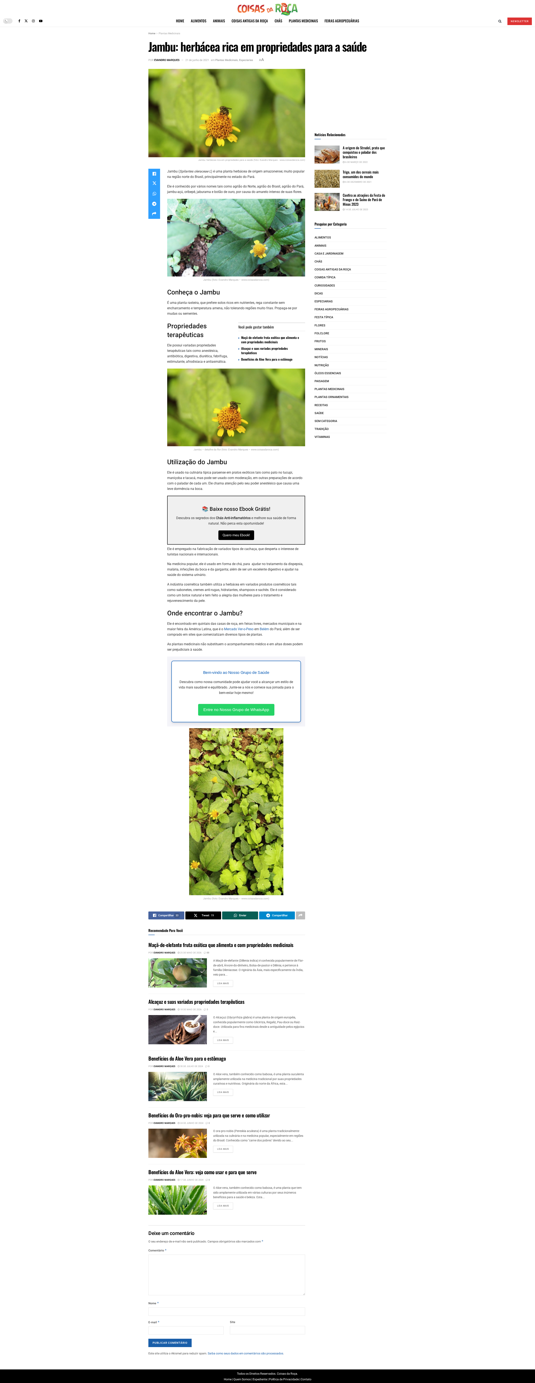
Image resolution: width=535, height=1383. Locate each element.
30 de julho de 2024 (191, 1066)
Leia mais (223, 983)
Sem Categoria (326, 421)
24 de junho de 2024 (191, 1123)
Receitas (321, 405)
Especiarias (246, 60)
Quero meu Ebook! (236, 535)
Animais (219, 20)
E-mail (154, 1322)
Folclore (322, 333)
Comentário (157, 1250)
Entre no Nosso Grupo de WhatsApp (236, 709)
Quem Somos (242, 1379)
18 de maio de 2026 (190, 1009)
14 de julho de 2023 (356, 209)
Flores (320, 325)
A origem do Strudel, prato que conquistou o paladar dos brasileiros (364, 152)
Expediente (260, 1379)
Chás (278, 20)
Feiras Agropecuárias (342, 20)
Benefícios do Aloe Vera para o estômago (266, 359)
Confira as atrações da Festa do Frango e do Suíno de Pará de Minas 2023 (364, 200)
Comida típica (325, 277)
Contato (306, 1379)
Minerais (321, 349)
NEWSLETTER (520, 21)
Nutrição (322, 365)
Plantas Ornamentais (332, 397)
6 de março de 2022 (356, 162)
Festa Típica (324, 317)
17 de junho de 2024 (191, 1180)
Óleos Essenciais (328, 373)
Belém (264, 629)
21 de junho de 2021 (197, 60)
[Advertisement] (350, 95)
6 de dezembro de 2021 (358, 182)
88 (207, 953)
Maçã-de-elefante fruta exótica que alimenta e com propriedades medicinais (270, 339)
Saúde (319, 413)
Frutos (320, 341)
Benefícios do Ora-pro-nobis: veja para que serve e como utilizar (209, 1115)
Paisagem (322, 381)
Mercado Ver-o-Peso (238, 629)
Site (232, 1322)
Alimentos (198, 20)
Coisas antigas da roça (250, 20)
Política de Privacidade (284, 1379)
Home (180, 20)
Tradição (322, 429)
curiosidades (325, 285)
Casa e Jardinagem (329, 253)
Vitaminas (322, 437)
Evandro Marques (167, 60)
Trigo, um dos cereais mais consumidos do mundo (361, 174)
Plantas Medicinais (303, 20)
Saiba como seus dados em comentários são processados (245, 1353)
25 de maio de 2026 (190, 953)
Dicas (319, 293)
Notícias (321, 357)
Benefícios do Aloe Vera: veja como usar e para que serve (202, 1172)
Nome (153, 1303)
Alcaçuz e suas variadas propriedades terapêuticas (264, 350)
